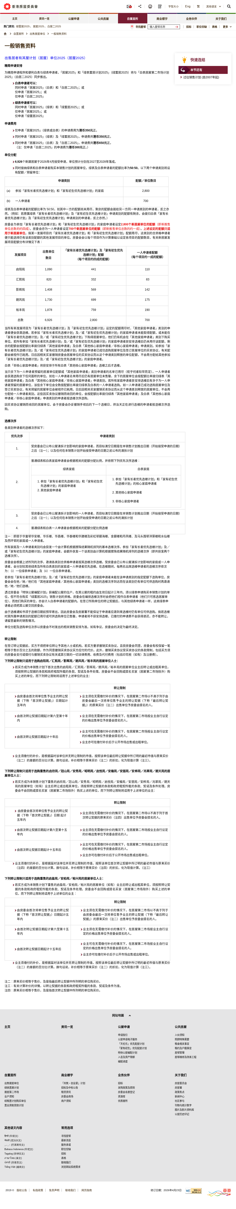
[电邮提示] (130, 6)
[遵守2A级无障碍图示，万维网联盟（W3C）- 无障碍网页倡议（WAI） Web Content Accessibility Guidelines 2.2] (193, 1191)
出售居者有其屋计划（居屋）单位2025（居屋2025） (46, 58)
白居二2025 (54, 26)
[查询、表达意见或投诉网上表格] (160, 6)
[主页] (5, 33)
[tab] (74, 18)
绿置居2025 (23, 26)
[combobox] (228, 27)
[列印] (150, 6)
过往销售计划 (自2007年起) (201, 77)
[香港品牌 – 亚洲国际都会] (216, 1192)
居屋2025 (38, 26)
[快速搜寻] (229, 6)
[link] (15, 18)
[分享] (140, 6)
